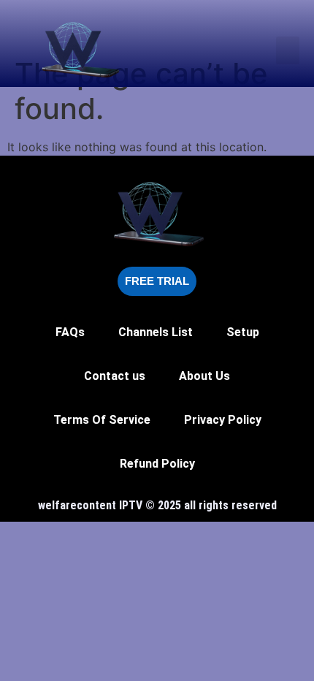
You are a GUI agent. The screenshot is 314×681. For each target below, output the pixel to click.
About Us (204, 376)
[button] (287, 50)
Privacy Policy (222, 420)
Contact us (114, 376)
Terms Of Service (101, 420)
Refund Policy (157, 464)
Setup (242, 332)
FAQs (70, 332)
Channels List (155, 332)
